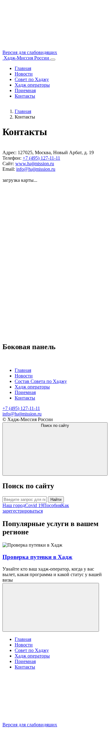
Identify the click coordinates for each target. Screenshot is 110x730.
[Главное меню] (52, 60)
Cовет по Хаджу (32, 79)
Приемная (25, 90)
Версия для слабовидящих (29, 724)
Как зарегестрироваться (35, 508)
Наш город (13, 505)
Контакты (25, 96)
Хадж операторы (32, 85)
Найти (55, 499)
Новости (24, 73)
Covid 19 (34, 505)
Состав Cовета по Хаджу (41, 381)
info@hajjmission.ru (35, 169)
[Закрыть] (50, 607)
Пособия (52, 505)
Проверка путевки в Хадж (37, 557)
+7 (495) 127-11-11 (41, 158)
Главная (23, 68)
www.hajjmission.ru (34, 163)
